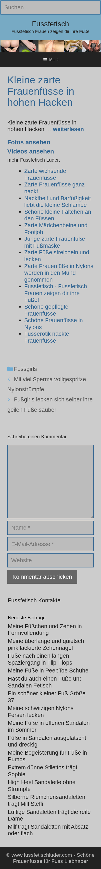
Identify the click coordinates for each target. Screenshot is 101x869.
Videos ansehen (30, 151)
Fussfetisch (50, 24)
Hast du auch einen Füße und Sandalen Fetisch (45, 682)
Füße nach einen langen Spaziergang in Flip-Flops (40, 659)
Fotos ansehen (28, 142)
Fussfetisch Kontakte (34, 600)
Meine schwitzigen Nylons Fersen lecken (41, 711)
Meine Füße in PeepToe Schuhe (48, 670)
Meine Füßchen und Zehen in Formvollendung (45, 629)
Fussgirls (25, 369)
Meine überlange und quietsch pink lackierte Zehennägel (46, 644)
